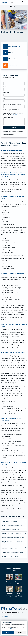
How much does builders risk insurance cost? (13, 525)
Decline (20, 632)
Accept (8, 632)
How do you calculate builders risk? (11, 556)
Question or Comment (8, 117)
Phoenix (2, 34)
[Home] (14, 608)
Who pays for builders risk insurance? (11, 533)
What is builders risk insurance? (10, 521)
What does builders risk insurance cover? (12, 552)
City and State (6, 92)
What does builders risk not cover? (11, 529)
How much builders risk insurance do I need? (13, 537)
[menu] (26, 1)
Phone (5, 98)
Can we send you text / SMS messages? (12, 104)
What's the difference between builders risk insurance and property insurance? (13, 547)
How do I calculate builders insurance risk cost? (12, 542)
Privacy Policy (13, 628)
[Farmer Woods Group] (7, 2)
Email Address (6, 86)
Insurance (7, 6)
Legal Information (4, 616)
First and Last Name (8, 81)
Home (2, 6)
